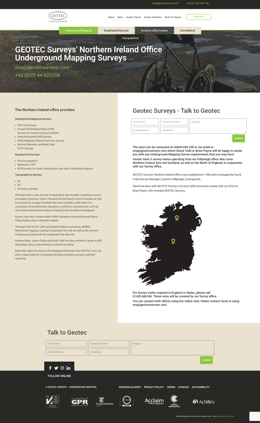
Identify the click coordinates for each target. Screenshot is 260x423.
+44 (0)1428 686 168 (197, 3)
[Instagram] (62, 368)
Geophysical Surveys (116, 30)
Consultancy (187, 30)
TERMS (171, 387)
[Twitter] (56, 368)
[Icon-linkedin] (68, 368)
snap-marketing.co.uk (226, 416)
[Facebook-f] (50, 368)
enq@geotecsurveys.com (165, 3)
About (111, 17)
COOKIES (183, 387)
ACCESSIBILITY (201, 387)
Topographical (130, 38)
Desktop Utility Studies (154, 30)
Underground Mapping (78, 30)
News (120, 17)
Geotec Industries (153, 17)
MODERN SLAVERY (130, 387)
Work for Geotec (173, 17)
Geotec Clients (133, 17)
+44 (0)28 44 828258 (37, 75)
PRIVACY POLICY (154, 387)
